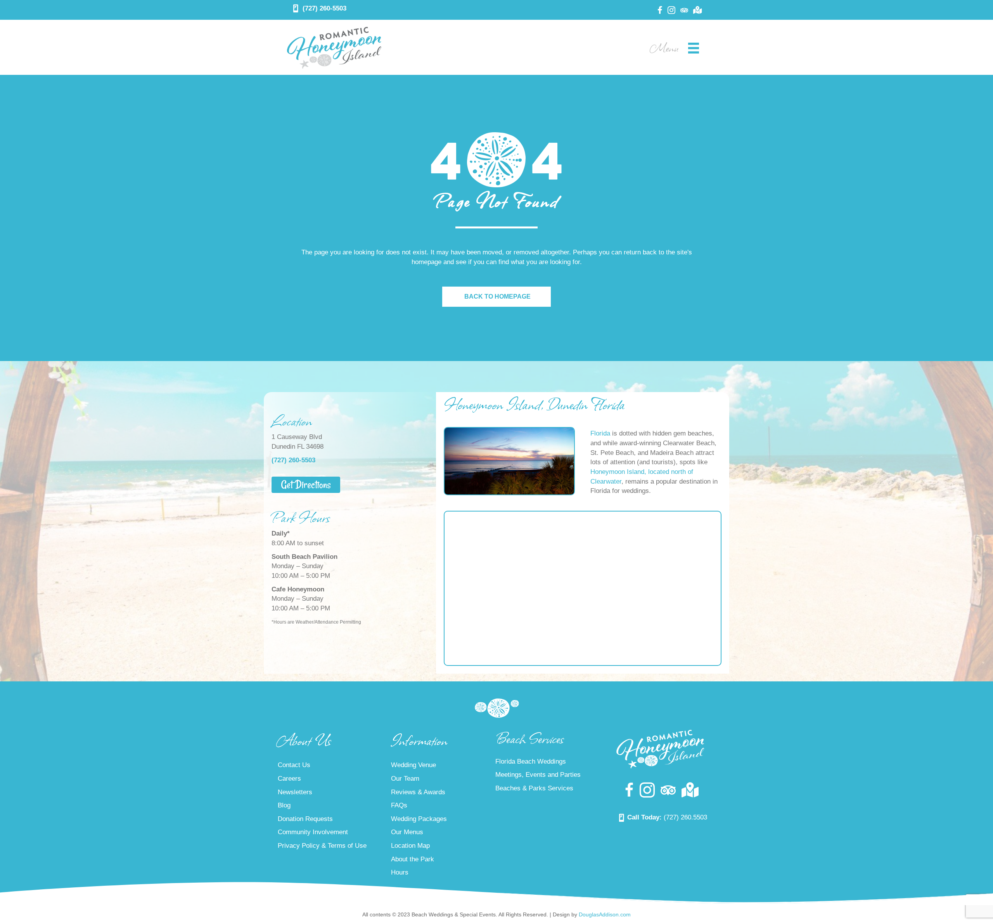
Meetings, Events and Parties (538, 774)
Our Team (405, 778)
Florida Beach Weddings (530, 761)
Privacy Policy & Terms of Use (322, 845)
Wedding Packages (419, 819)
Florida (600, 433)
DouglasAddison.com (605, 914)
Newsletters (295, 792)
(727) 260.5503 (685, 817)
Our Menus (407, 832)
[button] (306, 485)
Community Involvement (313, 832)
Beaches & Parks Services (534, 788)
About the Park (412, 859)
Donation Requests (305, 819)
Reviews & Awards (418, 792)
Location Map (410, 845)
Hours (399, 872)
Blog (284, 805)
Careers (289, 778)
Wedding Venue (413, 765)
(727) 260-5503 (324, 8)
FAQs (399, 805)
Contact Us (294, 765)
